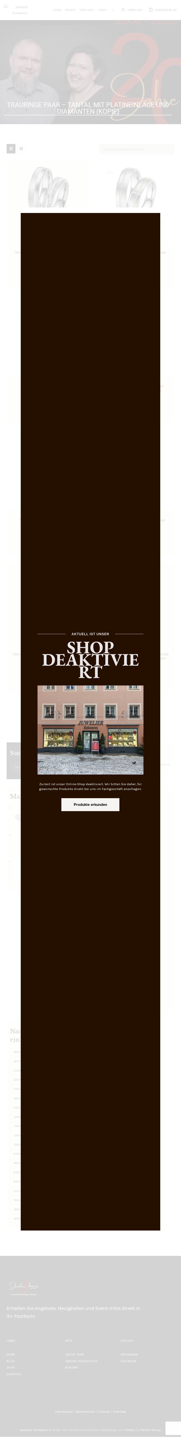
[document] (90, 719)
